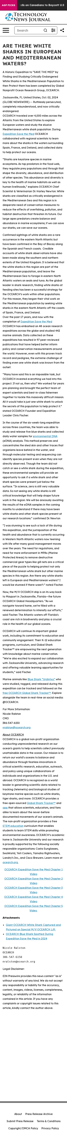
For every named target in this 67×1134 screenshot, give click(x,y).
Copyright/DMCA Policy (23, 1128)
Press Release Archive (39, 1114)
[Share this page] (62, 30)
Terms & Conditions (48, 1121)
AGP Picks (8, 5)
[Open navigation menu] (6, 30)
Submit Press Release (20, 1121)
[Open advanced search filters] (53, 30)
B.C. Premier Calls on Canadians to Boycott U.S (32, 5)
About (18, 1114)
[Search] (45, 30)
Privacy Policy (50, 1128)
